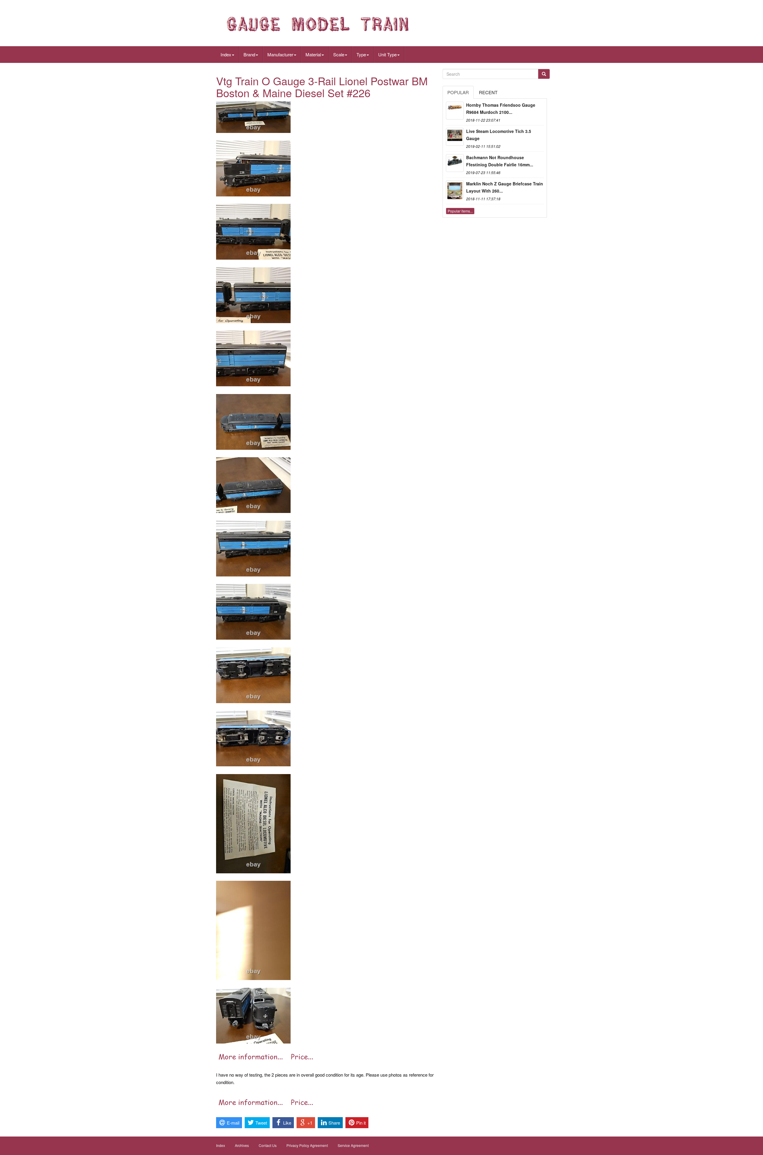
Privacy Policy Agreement (307, 1145)
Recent (488, 92)
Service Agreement (353, 1145)
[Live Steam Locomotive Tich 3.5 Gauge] (455, 137)
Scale (338, 54)
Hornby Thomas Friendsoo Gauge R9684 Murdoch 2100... (500, 108)
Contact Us (268, 1145)
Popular (458, 92)
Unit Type (387, 54)
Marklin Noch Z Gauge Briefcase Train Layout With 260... (504, 187)
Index (226, 54)
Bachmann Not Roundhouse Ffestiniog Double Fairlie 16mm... (499, 161)
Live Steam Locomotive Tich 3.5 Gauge (498, 134)
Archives (242, 1145)
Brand (249, 54)
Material (313, 54)
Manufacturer (280, 54)
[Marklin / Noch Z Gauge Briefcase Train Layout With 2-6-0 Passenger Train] (455, 189)
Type (361, 54)
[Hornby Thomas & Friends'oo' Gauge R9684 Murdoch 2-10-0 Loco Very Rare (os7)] (455, 111)
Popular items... (460, 210)
